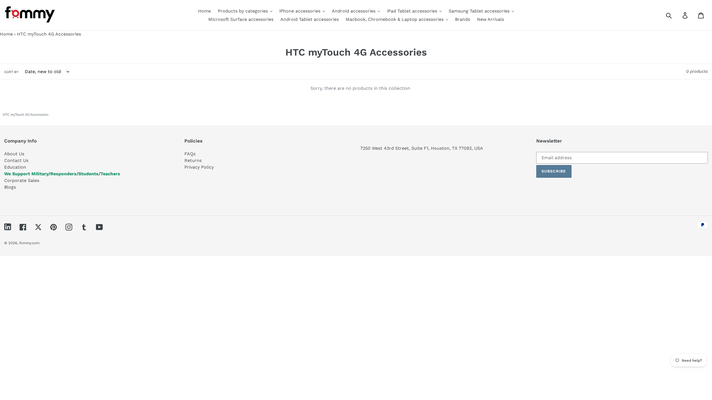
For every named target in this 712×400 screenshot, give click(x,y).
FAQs (190, 153)
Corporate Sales (21, 180)
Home (6, 34)
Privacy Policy (199, 167)
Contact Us (16, 160)
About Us (14, 153)
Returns (193, 160)
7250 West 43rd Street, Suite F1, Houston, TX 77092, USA (421, 148)
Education (15, 167)
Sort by (11, 72)
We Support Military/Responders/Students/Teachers (62, 173)
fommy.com (29, 243)
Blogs (10, 187)
